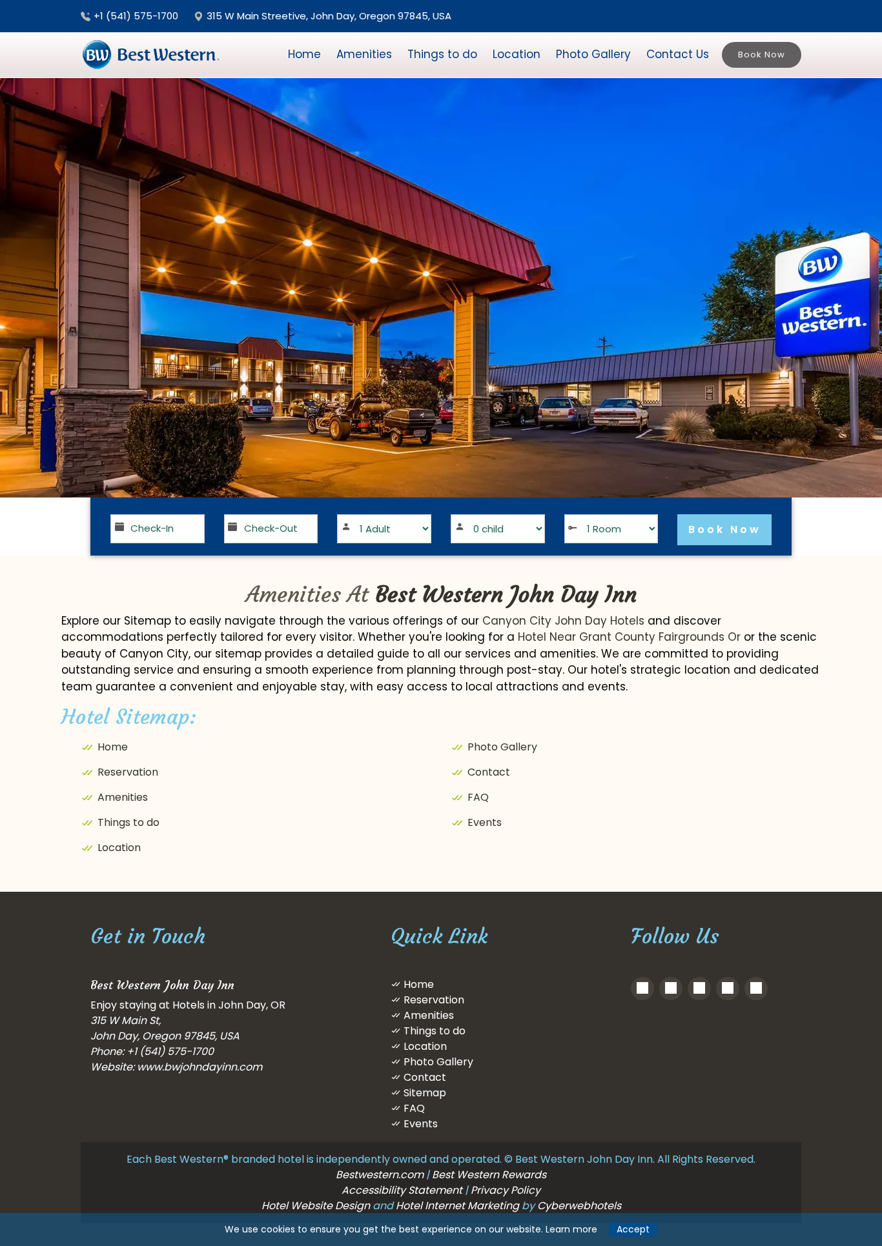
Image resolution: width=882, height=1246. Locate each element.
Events (484, 822)
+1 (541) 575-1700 (136, 16)
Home (304, 54)
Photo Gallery (593, 54)
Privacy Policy (505, 1190)
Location (516, 54)
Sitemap (423, 1092)
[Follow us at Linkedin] (727, 988)
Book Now (761, 54)
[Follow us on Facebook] (642, 988)
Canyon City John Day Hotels (563, 620)
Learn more (571, 1229)
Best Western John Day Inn (506, 594)
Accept (633, 1229)
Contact (488, 772)
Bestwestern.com (380, 1174)
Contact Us (677, 54)
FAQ (478, 797)
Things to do (442, 54)
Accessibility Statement (402, 1190)
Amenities (364, 54)
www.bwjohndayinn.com (199, 1067)
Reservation (127, 772)
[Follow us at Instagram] (699, 988)
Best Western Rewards (489, 1174)
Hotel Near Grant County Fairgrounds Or (629, 637)
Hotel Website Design (316, 1205)
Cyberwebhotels (579, 1205)
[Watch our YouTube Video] (756, 988)
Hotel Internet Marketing (457, 1205)
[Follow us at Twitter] (670, 988)
